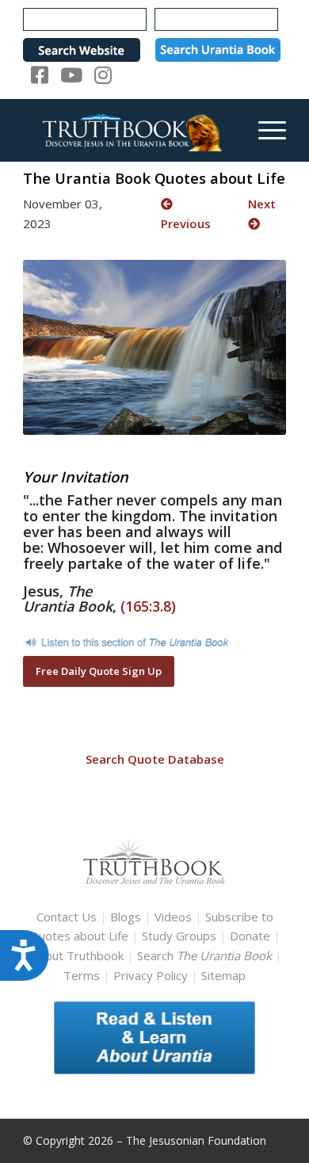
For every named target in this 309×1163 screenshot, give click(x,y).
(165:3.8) (148, 606)
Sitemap (223, 975)
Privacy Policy (150, 975)
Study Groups (180, 936)
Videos (173, 917)
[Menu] (264, 130)
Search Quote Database (155, 759)
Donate (250, 936)
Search (206, 955)
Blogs (125, 917)
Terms (81, 975)
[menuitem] (264, 130)
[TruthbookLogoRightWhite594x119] (128, 130)
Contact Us (66, 917)
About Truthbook (77, 955)
